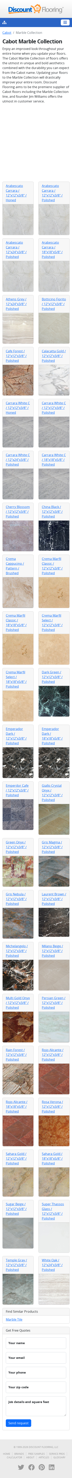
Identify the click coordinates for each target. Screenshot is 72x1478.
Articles (44, 1457)
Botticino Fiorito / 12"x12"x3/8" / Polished (54, 304)
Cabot (6, 32)
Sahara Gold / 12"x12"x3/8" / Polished (16, 1158)
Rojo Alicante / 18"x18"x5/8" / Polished (16, 1107)
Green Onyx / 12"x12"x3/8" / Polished (16, 847)
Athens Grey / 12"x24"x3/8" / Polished (16, 304)
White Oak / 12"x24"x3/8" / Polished (52, 1265)
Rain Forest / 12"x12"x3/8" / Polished (16, 1055)
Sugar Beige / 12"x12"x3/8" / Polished (16, 1209)
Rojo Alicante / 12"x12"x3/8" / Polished (52, 1055)
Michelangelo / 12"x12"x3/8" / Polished (17, 951)
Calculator (14, 1457)
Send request (18, 1423)
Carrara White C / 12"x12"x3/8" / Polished (54, 408)
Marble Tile (14, 1319)
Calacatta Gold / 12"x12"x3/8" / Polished (54, 356)
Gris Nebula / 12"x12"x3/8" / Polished (16, 899)
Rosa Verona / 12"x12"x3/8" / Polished (52, 1107)
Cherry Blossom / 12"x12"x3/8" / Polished (18, 512)
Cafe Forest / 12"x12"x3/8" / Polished (16, 356)
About (30, 1457)
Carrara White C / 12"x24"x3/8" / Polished (18, 460)
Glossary (59, 1457)
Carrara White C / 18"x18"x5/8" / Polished (54, 460)
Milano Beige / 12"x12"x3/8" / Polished (52, 951)
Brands (19, 1454)
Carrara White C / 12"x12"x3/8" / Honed (18, 408)
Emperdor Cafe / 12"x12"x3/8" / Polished (17, 790)
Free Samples (36, 1454)
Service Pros (57, 1454)
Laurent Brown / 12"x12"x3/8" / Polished (54, 899)
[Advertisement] (36, 142)
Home (6, 1454)
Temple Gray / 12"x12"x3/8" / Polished (16, 1265)
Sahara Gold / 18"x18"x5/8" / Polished (52, 1158)
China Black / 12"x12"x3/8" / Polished (52, 512)
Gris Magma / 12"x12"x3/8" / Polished (52, 847)
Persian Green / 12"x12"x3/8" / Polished (53, 1003)
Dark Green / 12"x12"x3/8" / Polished (52, 677)
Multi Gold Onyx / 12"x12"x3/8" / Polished (18, 1003)
